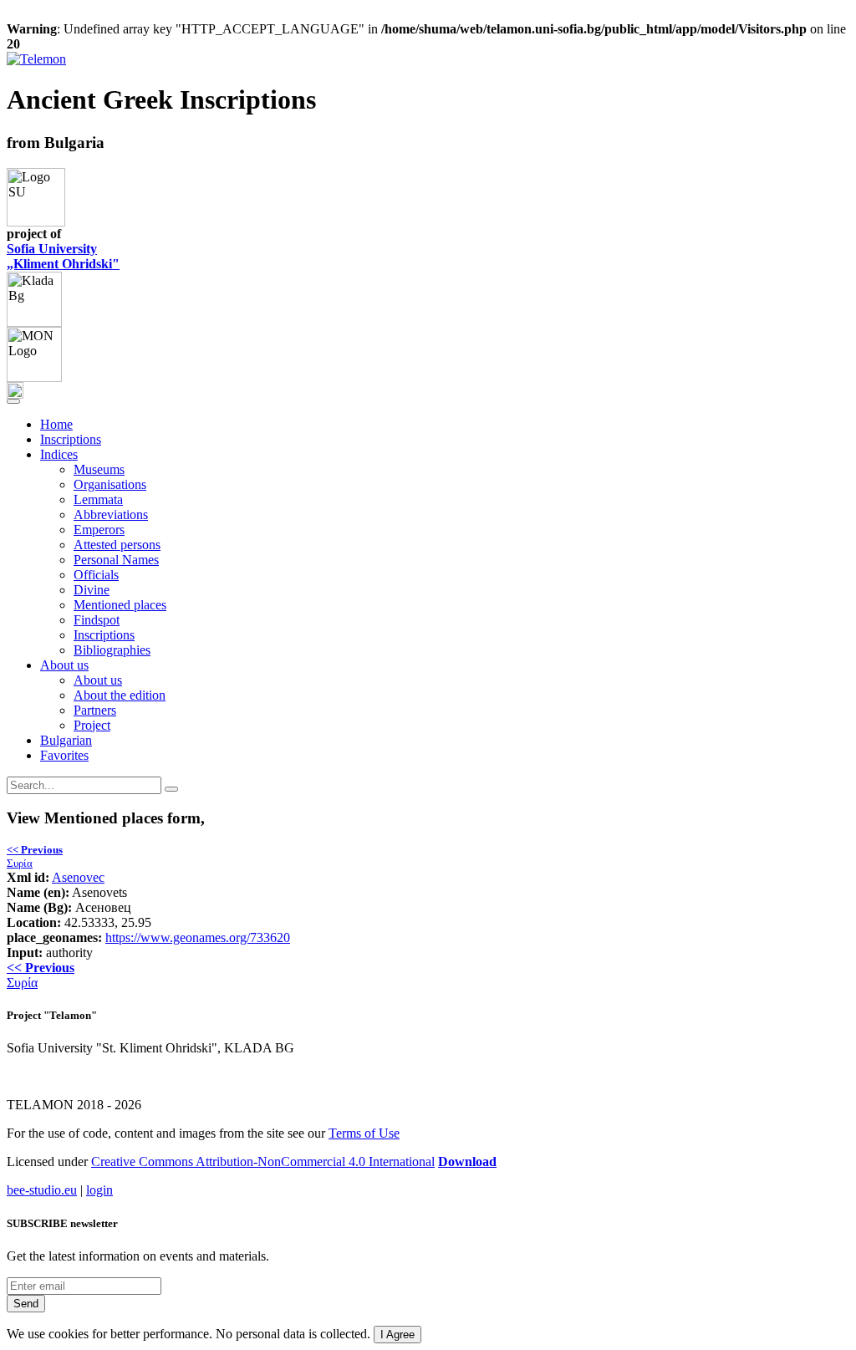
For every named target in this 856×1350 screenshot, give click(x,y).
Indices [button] (59, 454)
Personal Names (116, 560)
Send (25, 1303)
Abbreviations (111, 514)
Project (92, 725)
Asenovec (78, 877)
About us (98, 680)
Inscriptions (70, 439)
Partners (95, 710)
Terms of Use (364, 1133)
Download (467, 1161)
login (99, 1190)
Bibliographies (112, 650)
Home (56, 424)
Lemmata (98, 499)
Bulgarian (66, 740)
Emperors (99, 529)
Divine (92, 590)
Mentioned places (120, 605)
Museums (99, 469)
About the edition (120, 695)
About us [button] (64, 665)
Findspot (97, 620)
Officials (96, 575)
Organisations (110, 484)
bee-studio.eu (42, 1190)
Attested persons (117, 544)
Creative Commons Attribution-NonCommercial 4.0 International (263, 1161)
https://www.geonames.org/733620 (197, 937)
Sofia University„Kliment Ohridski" (63, 256)
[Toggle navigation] (13, 401)
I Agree (397, 1334)
